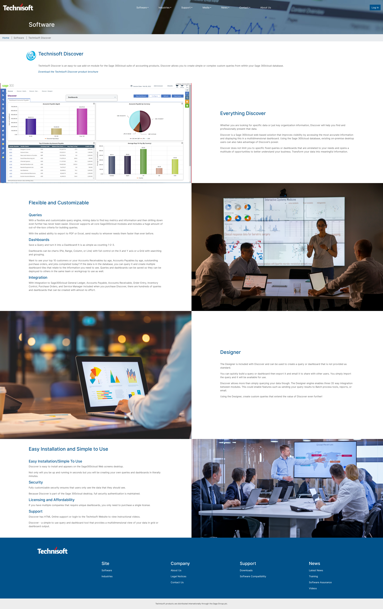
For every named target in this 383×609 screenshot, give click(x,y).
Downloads (246, 570)
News (224, 7)
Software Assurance (320, 582)
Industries (164, 7)
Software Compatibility (253, 576)
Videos (313, 588)
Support (186, 7)
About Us (265, 7)
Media (206, 7)
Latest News (316, 570)
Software (141, 7)
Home (5, 37)
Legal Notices (178, 576)
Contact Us (177, 582)
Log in (375, 7)
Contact (244, 7)
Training (313, 576)
